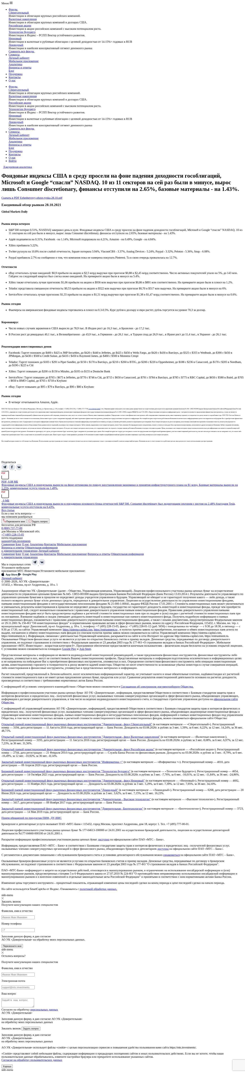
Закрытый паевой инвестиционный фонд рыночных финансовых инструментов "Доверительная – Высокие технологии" (76, 799)
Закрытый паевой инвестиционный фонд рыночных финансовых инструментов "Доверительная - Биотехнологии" (72, 808)
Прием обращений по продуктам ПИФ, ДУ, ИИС (31, 817)
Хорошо (7, 1066)
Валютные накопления (23, 19)
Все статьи (8, 510)
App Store (85, 648)
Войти (13, 160)
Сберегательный (19, 12)
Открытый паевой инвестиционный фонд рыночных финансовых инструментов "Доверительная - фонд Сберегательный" (76, 724)
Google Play (69, 648)
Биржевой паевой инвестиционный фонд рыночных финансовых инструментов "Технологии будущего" (65, 771)
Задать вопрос (31, 1028)
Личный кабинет (19, 57)
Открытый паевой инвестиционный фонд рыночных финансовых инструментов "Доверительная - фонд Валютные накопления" (80, 736)
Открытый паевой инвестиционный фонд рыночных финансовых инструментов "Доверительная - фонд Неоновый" (73, 780)
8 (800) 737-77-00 (11, 528)
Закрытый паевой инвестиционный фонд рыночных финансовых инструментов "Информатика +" (62, 761)
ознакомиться (171, 854)
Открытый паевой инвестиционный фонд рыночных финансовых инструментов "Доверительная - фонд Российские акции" (78, 749)
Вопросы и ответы (20, 67)
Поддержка (15, 74)
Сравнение (8, 544)
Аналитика (15, 64)
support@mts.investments (15, 541)
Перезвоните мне (12, 946)
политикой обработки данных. (98, 889)
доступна (163, 848)
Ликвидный (16, 44)
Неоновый (15, 38)
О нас (12, 80)
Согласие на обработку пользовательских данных (31, 1060)
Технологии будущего (22, 32)
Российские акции (20, 25)
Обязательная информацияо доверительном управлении (29, 549)
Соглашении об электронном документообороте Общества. (157, 686)
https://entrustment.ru (105, 629)
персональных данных (44, 1009)
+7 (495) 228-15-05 (12, 534)
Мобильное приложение (24, 61)
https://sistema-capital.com (77, 629)
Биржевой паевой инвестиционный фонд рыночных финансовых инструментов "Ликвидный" (59, 789)
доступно (103, 839)
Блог (11, 70)
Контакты (15, 77)
